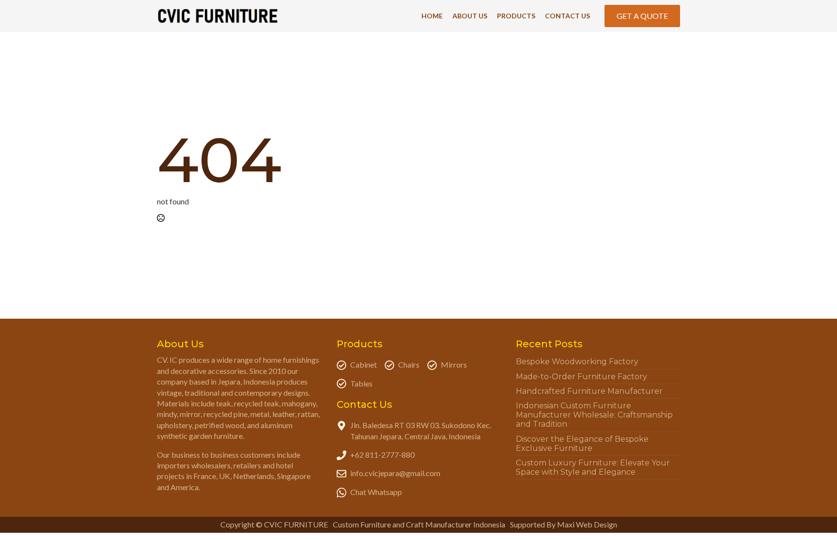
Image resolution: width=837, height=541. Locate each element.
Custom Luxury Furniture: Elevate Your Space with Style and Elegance (593, 467)
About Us (469, 16)
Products (516, 16)
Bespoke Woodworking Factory (577, 361)
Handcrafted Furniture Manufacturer (589, 391)
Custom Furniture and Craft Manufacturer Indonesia (419, 524)
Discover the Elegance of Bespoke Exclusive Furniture (582, 443)
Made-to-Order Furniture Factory (581, 376)
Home (432, 16)
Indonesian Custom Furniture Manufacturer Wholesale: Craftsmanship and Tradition (594, 415)
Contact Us (567, 16)
